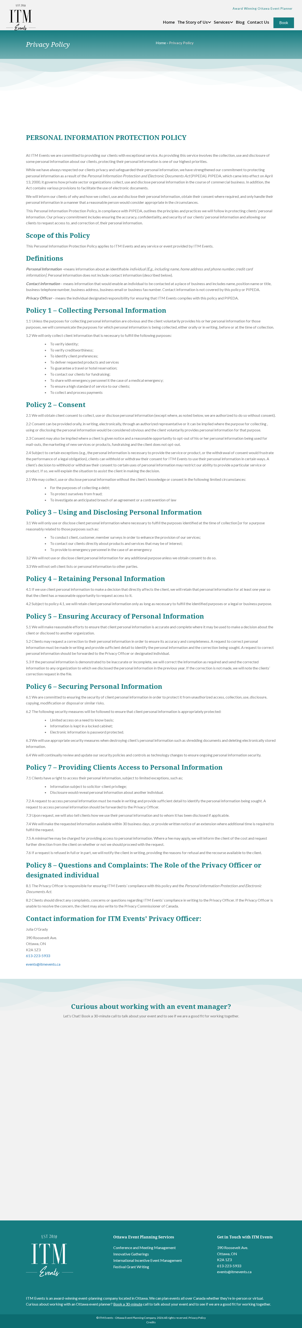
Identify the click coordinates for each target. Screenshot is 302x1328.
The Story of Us (192, 22)
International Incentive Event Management (147, 1260)
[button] (209, 22)
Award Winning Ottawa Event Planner (263, 8)
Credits (151, 1322)
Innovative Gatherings (131, 1254)
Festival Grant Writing (131, 1266)
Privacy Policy (197, 1317)
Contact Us (258, 22)
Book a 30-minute (127, 1304)
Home (169, 22)
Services (222, 22)
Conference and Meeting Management (144, 1247)
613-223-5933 (38, 955)
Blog (240, 22)
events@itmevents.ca (43, 964)
